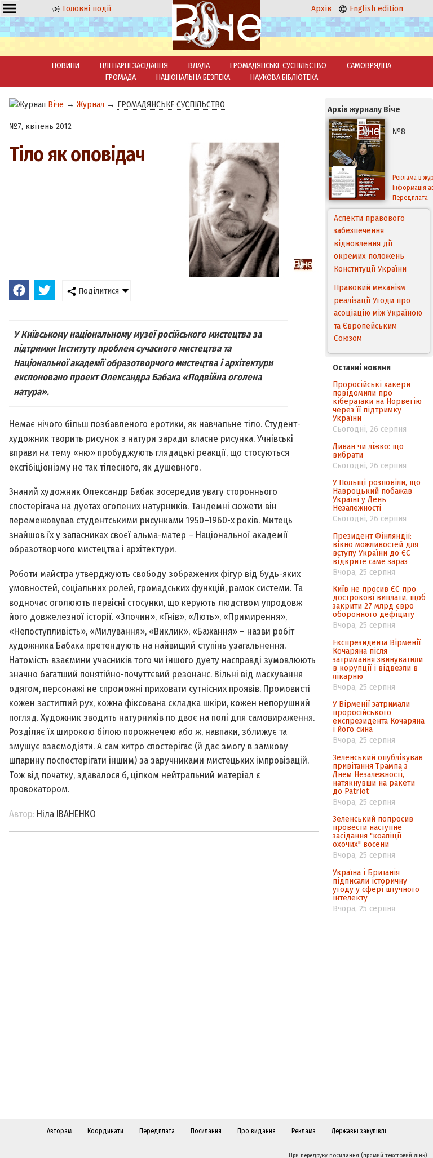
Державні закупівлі (359, 1131)
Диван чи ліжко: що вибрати (368, 450)
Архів (321, 8)
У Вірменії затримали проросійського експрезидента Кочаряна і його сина (379, 716)
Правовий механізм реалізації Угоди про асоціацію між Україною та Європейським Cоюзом (378, 310)
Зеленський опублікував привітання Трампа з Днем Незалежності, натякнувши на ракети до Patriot (378, 774)
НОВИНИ (65, 65)
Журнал (90, 104)
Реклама (303, 1131)
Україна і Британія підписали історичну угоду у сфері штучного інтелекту (376, 885)
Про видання (256, 1131)
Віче (56, 104)
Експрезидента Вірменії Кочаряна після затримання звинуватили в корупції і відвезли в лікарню (378, 659)
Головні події (85, 8)
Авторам (59, 1131)
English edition (375, 8)
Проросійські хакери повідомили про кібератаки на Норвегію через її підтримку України (377, 401)
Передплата (157, 1131)
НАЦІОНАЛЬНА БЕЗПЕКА (193, 77)
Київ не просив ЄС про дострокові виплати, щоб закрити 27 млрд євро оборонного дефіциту (379, 601)
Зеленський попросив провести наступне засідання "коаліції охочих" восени (373, 831)
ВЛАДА (199, 65)
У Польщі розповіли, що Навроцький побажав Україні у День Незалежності (377, 495)
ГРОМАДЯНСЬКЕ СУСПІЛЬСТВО (278, 65)
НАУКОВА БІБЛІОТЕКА (284, 77)
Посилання (206, 1131)
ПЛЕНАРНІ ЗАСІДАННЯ (134, 65)
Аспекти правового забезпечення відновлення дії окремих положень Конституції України (370, 243)
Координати (105, 1131)
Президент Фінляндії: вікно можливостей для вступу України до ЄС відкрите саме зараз (375, 548)
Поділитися (97, 291)
